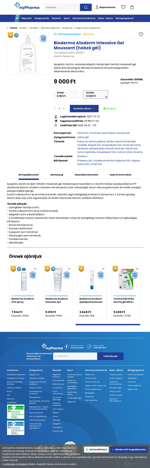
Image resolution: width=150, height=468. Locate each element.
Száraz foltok (124, 152)
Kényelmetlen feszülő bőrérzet (107, 148)
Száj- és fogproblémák (38, 416)
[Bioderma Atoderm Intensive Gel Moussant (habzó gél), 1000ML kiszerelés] (28, 53)
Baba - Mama (116, 370)
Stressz (55, 416)
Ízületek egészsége (74, 398)
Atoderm (82, 156)
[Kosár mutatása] (132, 7)
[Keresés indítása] (86, 7)
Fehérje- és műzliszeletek (72, 381)
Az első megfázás (116, 378)
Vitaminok (131, 382)
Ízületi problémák (134, 386)
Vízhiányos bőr (90, 378)
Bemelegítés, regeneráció (72, 387)
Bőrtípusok (67, 28)
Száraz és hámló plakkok (91, 141)
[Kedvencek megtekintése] (124, 7)
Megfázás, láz (34, 375)
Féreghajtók (132, 378)
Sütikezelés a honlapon (16, 464)
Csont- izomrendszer (58, 392)
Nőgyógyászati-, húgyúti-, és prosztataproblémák (39, 408)
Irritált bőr (96, 164)
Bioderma (68, 56)
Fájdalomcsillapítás (37, 378)
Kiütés (110, 141)
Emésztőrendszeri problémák (36, 392)
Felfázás (56, 413)
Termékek (33, 28)
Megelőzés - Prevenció (57, 376)
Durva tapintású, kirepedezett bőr (96, 152)
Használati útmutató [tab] (86, 174)
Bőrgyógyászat (35, 397)
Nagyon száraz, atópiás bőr (88, 28)
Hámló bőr (132, 148)
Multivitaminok (58, 384)
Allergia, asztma (35, 388)
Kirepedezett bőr (112, 145)
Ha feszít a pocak (115, 395)
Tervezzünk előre (115, 375)
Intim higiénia (58, 409)
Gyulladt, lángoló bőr (89, 145)
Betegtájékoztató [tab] (29, 174)
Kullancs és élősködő (136, 375)
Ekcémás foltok (132, 145)
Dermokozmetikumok (50, 28)
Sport (70, 370)
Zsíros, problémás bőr (93, 389)
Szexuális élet (58, 431)
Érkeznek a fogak (115, 388)
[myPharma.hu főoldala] (27, 6)
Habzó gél (83, 137)
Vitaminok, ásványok (37, 420)
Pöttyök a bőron (115, 391)
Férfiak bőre (89, 397)
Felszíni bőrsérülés (125, 141)
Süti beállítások (98, 449)
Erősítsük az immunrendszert (115, 383)
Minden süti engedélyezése (130, 449)
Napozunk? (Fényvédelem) (115, 400)
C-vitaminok (57, 388)
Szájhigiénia (57, 427)
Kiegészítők (71, 402)
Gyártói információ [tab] (120, 174)
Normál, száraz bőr (92, 382)
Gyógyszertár (36, 370)
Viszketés (82, 148)
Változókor (56, 420)
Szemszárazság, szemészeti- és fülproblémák (35, 426)
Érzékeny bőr (84, 160)
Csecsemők (123, 133)
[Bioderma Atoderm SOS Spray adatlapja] (24, 293)
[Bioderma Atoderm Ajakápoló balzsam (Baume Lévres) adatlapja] (92, 293)
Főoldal (22, 28)
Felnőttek (94, 133)
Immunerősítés (58, 380)
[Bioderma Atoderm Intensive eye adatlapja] (58, 293)
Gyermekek (108, 133)
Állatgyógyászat (136, 370)
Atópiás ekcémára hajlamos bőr (112, 160)
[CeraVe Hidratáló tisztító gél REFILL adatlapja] (126, 293)
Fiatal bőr (82, 133)
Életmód (57, 370)
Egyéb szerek (132, 389)
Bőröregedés (89, 393)
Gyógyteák (57, 424)
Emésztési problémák (57, 404)
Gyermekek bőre (91, 400)
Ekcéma (138, 152)
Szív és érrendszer (36, 413)
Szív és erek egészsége (57, 398)
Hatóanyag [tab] (56, 174)
